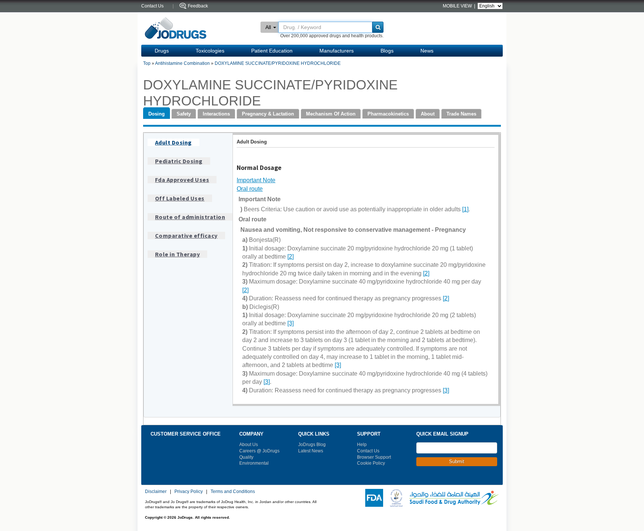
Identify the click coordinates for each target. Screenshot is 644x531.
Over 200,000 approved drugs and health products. (331, 35)
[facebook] (421, 480)
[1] (465, 209)
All (268, 27)
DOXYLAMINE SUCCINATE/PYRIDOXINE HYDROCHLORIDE (278, 63)
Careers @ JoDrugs (259, 450)
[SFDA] (452, 497)
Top (147, 63)
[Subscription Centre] (481, 480)
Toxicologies (210, 51)
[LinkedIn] (471, 480)
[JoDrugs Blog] (491, 480)
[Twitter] (431, 480)
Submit (456, 461)
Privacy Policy (188, 491)
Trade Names (461, 114)
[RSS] (441, 480)
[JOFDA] (394, 497)
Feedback (198, 6)
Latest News (310, 450)
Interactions (216, 114)
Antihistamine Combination (182, 63)
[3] (290, 323)
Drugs (162, 51)
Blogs (387, 51)
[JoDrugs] (175, 28)
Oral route (250, 189)
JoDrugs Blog (312, 444)
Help (362, 444)
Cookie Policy (371, 463)
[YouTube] (451, 480)
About (428, 114)
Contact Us (368, 450)
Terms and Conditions (233, 491)
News (426, 51)
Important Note (256, 180)
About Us (248, 444)
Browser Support (374, 457)
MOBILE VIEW (458, 6)
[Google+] (461, 480)
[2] (290, 256)
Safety (184, 114)
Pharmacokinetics (388, 114)
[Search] (377, 27)
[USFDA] (372, 497)
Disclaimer (156, 491)
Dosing (156, 114)
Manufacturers (336, 51)
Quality (246, 457)
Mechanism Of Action (331, 114)
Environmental (254, 463)
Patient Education (272, 51)
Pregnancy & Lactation (268, 114)
